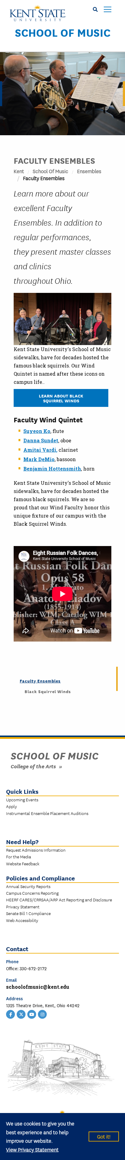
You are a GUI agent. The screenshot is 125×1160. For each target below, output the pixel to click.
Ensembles (89, 171)
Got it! (103, 1136)
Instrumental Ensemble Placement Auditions (47, 813)
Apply (11, 806)
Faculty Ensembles (40, 680)
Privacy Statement (22, 906)
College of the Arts (33, 766)
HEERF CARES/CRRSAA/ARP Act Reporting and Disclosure (59, 899)
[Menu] (107, 10)
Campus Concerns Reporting (32, 893)
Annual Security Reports (28, 886)
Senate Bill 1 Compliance (28, 913)
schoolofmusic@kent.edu (37, 987)
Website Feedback (22, 863)
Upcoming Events (22, 799)
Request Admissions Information (36, 850)
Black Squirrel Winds (48, 691)
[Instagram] (42, 1014)
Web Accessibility (22, 920)
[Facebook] (10, 1014)
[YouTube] (31, 1014)
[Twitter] (21, 1014)
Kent (19, 171)
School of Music (62, 32)
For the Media (18, 856)
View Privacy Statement (32, 1149)
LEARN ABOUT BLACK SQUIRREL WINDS (61, 398)
